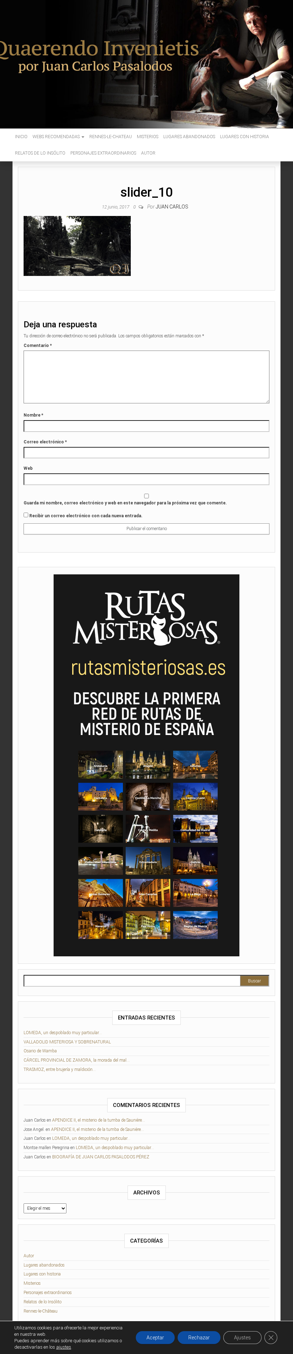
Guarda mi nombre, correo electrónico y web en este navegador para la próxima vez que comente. (125, 502)
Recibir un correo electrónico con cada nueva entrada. (86, 515)
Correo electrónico (45, 441)
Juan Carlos (172, 207)
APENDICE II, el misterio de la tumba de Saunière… (98, 1120)
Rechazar (199, 1337)
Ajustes (242, 1337)
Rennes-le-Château (41, 1311)
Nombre (33, 415)
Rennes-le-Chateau (110, 136)
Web (28, 468)
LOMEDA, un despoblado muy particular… (63, 1032)
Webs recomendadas (57, 136)
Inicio (21, 136)
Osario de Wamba (40, 1050)
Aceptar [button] (155, 1337)
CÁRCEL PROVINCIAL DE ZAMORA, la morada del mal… (77, 1060)
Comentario (38, 345)
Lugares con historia (244, 136)
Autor (148, 153)
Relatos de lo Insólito (40, 153)
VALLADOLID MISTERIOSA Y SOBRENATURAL (67, 1042)
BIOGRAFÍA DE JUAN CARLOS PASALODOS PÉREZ (100, 1156)
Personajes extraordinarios (103, 153)
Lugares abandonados (189, 136)
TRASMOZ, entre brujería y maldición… (60, 1069)
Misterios (147, 136)
